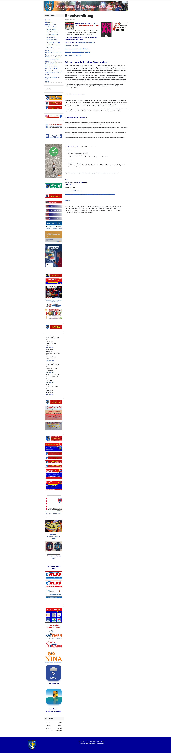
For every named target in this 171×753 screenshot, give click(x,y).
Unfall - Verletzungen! (53, 34)
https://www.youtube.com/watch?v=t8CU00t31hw (77, 48)
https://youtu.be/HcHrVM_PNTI (73, 55)
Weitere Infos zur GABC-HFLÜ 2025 (53, 513)
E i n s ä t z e (48, 22)
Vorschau (67, 200)
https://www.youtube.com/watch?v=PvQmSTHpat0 (77, 52)
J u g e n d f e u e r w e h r (52, 59)
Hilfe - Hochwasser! (52, 32)
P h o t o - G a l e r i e (51, 66)
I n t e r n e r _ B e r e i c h (52, 68)
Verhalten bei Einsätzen (53, 45)
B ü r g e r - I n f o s (50, 24)
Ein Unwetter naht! (52, 39)
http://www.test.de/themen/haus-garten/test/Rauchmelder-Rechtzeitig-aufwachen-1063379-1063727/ (90, 194)
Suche (47, 81)
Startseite (48, 20)
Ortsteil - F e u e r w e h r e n (53, 56)
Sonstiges (49, 47)
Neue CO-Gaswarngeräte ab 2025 (53, 537)
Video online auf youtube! (71, 45)
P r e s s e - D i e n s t (51, 63)
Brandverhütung (51, 29)
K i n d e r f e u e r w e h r (52, 61)
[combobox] (53, 89)
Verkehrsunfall (51, 37)
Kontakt (47, 75)
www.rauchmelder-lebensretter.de (86, 42)
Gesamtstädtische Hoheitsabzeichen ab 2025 (54, 556)
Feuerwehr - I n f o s (50, 50)
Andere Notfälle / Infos (53, 42)
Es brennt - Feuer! (52, 26)
